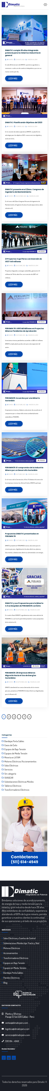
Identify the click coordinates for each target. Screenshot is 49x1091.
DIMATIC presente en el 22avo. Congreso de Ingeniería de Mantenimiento (24, 190)
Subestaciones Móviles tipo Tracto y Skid (21, 943)
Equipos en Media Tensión (14, 967)
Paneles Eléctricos (11, 977)
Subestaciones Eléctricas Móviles (19, 781)
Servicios (8, 769)
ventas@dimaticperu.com (16, 1022)
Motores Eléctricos (11, 948)
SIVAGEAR (8, 777)
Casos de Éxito (10, 745)
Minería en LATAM (32, 59)
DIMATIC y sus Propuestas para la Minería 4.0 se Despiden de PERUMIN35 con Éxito (24, 604)
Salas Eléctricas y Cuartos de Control (19, 938)
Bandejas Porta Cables (14, 741)
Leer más (12, 78)
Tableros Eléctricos (12, 785)
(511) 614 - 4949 (12, 1041)
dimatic (11, 59)
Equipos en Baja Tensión (14, 962)
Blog (5, 982)
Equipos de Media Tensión (15, 753)
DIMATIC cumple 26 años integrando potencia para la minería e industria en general (23, 53)
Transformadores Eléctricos (16, 789)
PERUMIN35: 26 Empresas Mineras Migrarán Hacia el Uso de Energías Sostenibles (20, 675)
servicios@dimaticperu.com (17, 1034)
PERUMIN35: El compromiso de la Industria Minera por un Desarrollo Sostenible (24, 468)
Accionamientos (10, 953)
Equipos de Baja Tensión (15, 749)
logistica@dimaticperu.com (17, 1028)
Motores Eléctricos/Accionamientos (20, 761)
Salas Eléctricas (11, 765)
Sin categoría (10, 773)
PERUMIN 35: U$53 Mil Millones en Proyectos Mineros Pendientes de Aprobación (24, 329)
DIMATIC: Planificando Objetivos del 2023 (23, 122)
